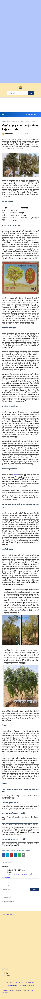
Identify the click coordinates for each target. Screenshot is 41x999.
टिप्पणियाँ (7, 975)
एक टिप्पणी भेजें (6, 877)
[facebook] (26, 114)
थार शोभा (8, 850)
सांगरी (16, 475)
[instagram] (32, 114)
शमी (20, 850)
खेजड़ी (8, 121)
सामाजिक (28, 850)
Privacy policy (12, 985)
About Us (10, 982)
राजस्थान (13, 850)
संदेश (6, 973)
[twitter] (29, 114)
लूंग (17, 850)
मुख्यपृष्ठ (4, 121)
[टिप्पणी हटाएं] (31, 874)
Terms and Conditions (27, 985)
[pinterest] (35, 114)
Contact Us (19, 982)
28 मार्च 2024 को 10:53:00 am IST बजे (19, 874)
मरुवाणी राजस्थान (9, 134)
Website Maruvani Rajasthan (19, 990)
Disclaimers (30, 982)
